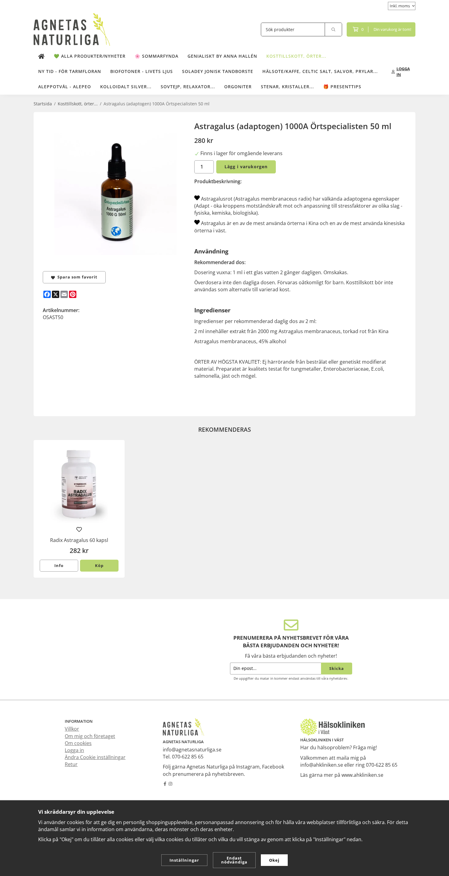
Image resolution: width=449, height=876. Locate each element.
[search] (333, 29)
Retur (71, 764)
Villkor (72, 728)
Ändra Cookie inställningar (95, 757)
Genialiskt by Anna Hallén (222, 56)
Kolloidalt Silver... (125, 86)
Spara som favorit (76, 277)
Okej (274, 860)
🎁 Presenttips (342, 86)
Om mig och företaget (90, 736)
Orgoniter (238, 86)
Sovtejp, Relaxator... (188, 86)
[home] (41, 56)
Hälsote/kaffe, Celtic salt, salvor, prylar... (320, 71)
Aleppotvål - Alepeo (64, 86)
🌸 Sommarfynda (156, 56)
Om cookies (78, 743)
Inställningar (184, 860)
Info (59, 565)
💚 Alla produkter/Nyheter (90, 56)
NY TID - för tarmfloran (69, 71)
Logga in (74, 750)
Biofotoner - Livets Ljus (141, 71)
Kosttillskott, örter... (296, 56)
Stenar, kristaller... (287, 86)
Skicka (336, 668)
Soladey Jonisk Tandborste (217, 71)
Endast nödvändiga (234, 860)
